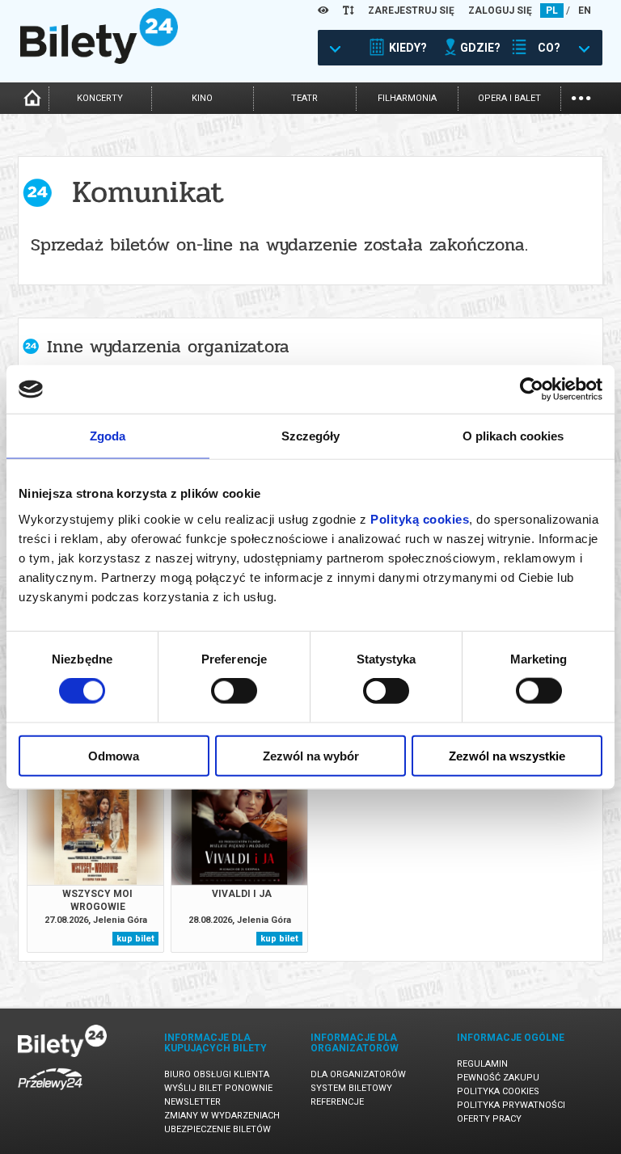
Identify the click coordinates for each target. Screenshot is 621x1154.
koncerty (100, 98)
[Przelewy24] (50, 1093)
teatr (304, 98)
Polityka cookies (498, 1091)
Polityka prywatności (511, 1105)
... (581, 96)
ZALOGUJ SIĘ (500, 10)
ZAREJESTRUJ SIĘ (411, 10)
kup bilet (135, 938)
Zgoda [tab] (108, 436)
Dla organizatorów (358, 1074)
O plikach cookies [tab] (513, 436)
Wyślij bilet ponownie (218, 1088)
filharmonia (407, 98)
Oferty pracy (489, 1119)
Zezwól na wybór (311, 755)
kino (202, 98)
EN (584, 10)
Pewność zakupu (498, 1077)
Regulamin (482, 1064)
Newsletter (192, 1102)
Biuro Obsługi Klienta (216, 1074)
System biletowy (351, 1088)
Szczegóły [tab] (310, 436)
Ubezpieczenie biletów (217, 1129)
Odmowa (113, 755)
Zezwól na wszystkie (507, 755)
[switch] (234, 691)
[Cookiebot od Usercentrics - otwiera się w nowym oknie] (531, 389)
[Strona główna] (99, 59)
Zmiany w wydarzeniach (222, 1115)
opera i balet (509, 98)
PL (552, 10)
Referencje (337, 1102)
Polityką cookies (419, 518)
